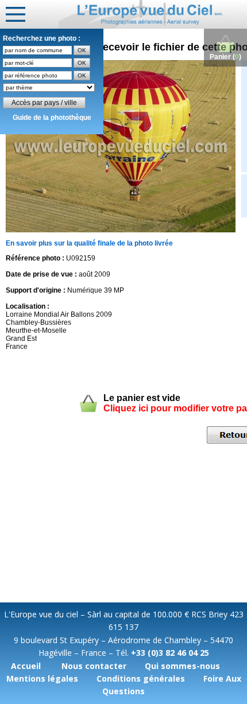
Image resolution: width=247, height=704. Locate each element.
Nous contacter (93, 665)
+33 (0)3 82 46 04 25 (170, 652)
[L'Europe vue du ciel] (153, 14)
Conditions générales (141, 678)
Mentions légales (42, 678)
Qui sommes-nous (182, 665)
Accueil (26, 665)
